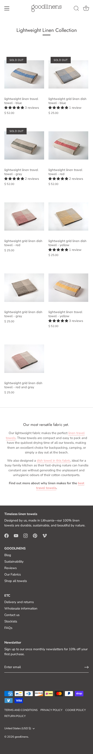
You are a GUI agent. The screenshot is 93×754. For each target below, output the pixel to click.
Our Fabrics (12, 574)
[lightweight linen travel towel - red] (68, 145)
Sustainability (14, 561)
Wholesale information (20, 608)
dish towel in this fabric (53, 460)
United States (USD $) (17, 728)
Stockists (10, 621)
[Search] (76, 9)
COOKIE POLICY (75, 710)
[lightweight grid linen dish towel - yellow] (68, 216)
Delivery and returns (19, 602)
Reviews (10, 568)
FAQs (8, 628)
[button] (14, 107)
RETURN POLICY (15, 716)
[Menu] (7, 8)
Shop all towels (15, 581)
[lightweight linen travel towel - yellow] (68, 287)
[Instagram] (25, 535)
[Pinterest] (35, 535)
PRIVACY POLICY (51, 710)
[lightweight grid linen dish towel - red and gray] (24, 359)
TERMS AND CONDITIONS (21, 710)
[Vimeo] (44, 535)
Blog (7, 555)
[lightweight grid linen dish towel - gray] (24, 287)
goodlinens (21, 737)
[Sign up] (86, 667)
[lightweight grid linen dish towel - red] (24, 216)
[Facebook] (6, 535)
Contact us (11, 615)
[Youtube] (16, 535)
